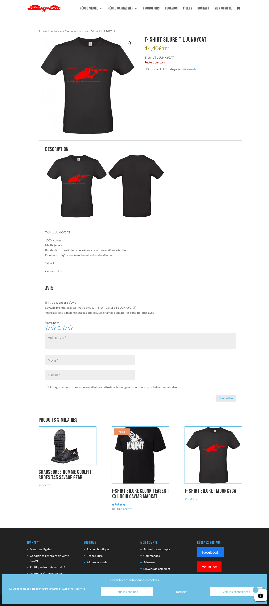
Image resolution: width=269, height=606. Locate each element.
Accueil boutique (98, 549)
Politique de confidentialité (47, 567)
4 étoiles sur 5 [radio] (64, 327)
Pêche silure (89, 9)
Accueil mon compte (156, 549)
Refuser (181, 592)
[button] (129, 43)
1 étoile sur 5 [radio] (47, 327)
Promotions (151, 9)
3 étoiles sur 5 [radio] (59, 327)
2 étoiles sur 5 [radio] (53, 327)
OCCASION (171, 9)
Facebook (210, 552)
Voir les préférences (236, 592)
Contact (203, 9)
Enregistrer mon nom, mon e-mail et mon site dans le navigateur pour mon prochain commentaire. (113, 387)
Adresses (149, 562)
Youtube (209, 566)
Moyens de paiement (156, 568)
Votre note (53, 322)
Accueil (43, 31)
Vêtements (73, 31)
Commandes (151, 555)
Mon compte (223, 9)
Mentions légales (41, 549)
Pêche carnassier (120, 9)
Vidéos (187, 9)
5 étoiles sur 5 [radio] (70, 327)
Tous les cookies (127, 592)
